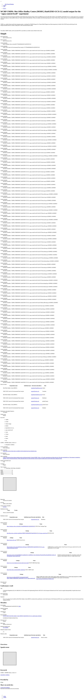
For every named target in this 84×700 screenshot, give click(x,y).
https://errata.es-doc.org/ (11, 540)
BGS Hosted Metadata (9, 4)
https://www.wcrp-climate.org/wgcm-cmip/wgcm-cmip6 (18, 562)
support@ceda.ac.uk (35, 391)
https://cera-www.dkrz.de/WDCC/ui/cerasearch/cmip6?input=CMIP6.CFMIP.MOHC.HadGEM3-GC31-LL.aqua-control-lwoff (21, 578)
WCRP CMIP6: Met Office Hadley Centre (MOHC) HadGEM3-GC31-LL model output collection (22, 615)
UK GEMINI (5, 627)
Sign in (4, 8)
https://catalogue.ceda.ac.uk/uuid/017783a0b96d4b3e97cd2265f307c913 (21, 526)
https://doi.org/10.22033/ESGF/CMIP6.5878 (45, 578)
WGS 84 (4, 506)
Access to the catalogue (5, 687)
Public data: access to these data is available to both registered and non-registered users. (20, 451)
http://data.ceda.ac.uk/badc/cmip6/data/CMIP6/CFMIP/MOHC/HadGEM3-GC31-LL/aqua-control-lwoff (27, 533)
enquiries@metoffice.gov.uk (36, 388)
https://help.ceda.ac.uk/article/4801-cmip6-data (16, 569)
